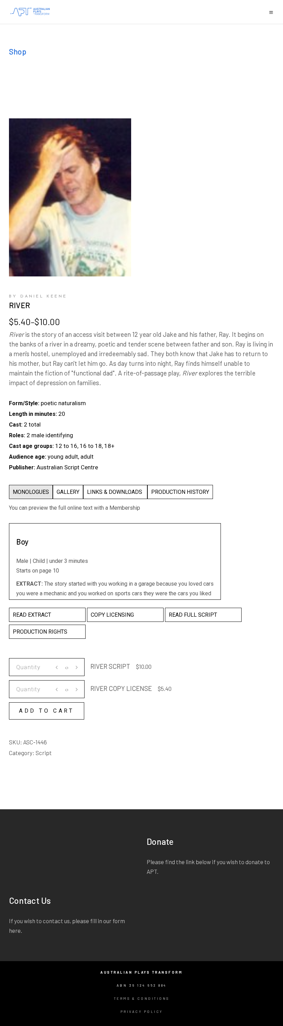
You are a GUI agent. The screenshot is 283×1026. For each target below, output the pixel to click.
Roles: (17, 435)
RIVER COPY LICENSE (121, 688)
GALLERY (68, 492)
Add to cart (46, 710)
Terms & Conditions (141, 998)
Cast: (15, 424)
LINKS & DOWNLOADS (115, 492)
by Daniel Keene (38, 296)
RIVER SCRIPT (110, 666)
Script (44, 752)
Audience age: (27, 456)
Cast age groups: (31, 446)
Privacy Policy (141, 1011)
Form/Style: (24, 403)
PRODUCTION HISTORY (180, 492)
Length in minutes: (33, 414)
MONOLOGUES (31, 492)
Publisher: (22, 467)
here (15, 930)
